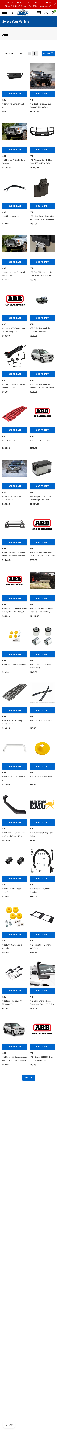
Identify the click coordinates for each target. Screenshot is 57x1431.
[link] (14, 76)
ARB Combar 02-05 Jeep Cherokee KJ (12, 498)
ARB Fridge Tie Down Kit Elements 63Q (12, 1002)
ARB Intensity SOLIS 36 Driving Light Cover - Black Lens (42, 1058)
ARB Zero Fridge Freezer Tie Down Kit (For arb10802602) (41, 273)
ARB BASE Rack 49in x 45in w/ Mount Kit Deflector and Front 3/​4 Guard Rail (14, 554)
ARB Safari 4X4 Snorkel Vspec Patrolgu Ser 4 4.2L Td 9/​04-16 (14, 610)
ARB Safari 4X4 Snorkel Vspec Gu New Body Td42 (14, 330)
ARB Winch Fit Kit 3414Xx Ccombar (40, 890)
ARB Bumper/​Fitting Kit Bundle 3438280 (14, 161)
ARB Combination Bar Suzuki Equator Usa (14, 273)
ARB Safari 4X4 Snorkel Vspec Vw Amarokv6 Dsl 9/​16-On (14, 834)
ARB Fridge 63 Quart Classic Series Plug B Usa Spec (41, 498)
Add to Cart (15, 93)
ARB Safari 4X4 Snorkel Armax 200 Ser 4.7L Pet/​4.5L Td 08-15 (14, 1058)
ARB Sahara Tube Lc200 (40, 440)
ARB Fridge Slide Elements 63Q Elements (40, 946)
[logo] (23, 12)
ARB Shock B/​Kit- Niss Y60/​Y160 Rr (13, 890)
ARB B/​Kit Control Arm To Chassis (12, 946)
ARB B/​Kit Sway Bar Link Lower (14, 665)
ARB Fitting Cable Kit (10, 216)
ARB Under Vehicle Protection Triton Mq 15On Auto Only (41, 610)
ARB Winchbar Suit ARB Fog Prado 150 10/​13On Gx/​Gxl (41, 161)
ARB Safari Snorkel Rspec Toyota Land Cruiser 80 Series (42, 1002)
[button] (39, 12)
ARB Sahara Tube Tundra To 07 (13, 778)
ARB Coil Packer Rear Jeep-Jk (42, 777)
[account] (46, 12)
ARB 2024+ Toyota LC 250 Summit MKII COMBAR (40, 105)
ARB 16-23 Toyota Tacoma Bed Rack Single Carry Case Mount (42, 217)
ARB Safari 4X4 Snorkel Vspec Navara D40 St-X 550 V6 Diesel (42, 554)
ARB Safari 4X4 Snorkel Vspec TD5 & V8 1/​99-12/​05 (42, 330)
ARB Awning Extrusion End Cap (13, 105)
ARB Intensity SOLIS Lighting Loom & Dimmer (13, 386)
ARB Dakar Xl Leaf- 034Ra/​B (41, 721)
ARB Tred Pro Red (9, 440)
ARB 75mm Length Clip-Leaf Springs (41, 834)
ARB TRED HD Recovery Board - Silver (12, 722)
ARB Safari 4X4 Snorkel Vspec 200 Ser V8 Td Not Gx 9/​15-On (42, 386)
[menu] (4, 12)
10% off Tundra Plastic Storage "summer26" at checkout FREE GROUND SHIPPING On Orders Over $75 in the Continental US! (28, 4)
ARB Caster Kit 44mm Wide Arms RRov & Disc (40, 666)
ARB (4, 100)
